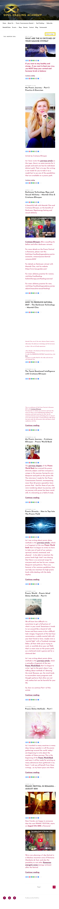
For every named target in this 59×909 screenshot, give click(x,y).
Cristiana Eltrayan (32, 242)
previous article (46, 161)
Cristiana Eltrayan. (36, 409)
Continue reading (30, 75)
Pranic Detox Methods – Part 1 (38, 709)
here (26, 356)
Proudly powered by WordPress (32, 897)
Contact (31, 27)
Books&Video (7, 27)
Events (14, 27)
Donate (25, 27)
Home (4, 23)
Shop (20, 27)
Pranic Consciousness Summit (24, 23)
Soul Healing (40, 23)
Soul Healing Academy (22, 15)
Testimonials (43, 27)
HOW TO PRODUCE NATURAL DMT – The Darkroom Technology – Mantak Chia (40, 304)
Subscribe (49, 23)
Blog (36, 27)
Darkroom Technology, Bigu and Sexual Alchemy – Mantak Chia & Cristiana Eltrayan (40, 194)
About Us (10, 23)
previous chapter (35, 466)
